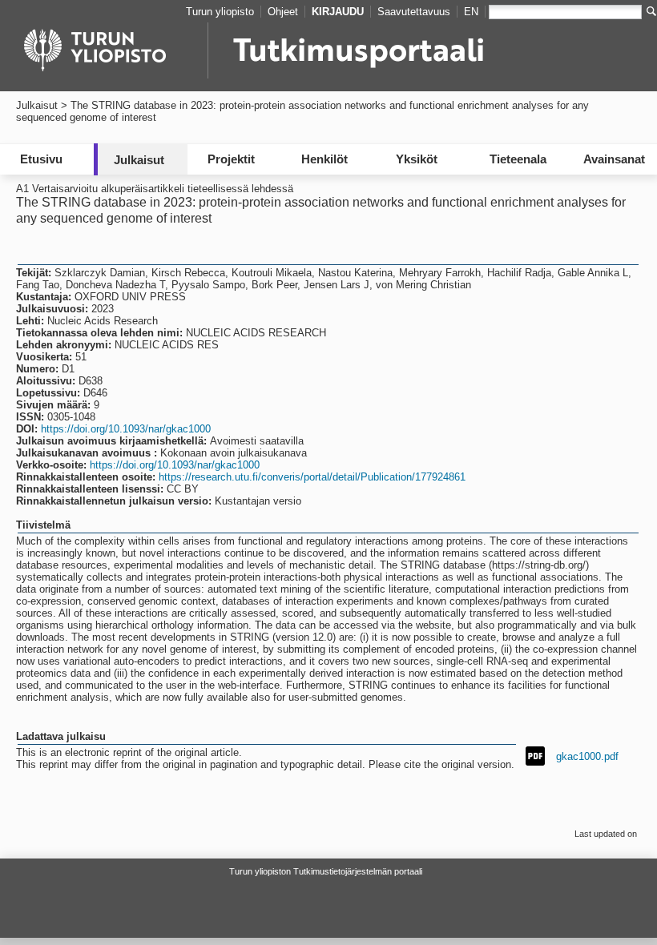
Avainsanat (614, 159)
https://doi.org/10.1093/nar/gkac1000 (126, 429)
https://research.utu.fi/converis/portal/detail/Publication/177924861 (312, 477)
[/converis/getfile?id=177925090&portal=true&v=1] (535, 755)
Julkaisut (37, 105)
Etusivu (41, 159)
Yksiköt (416, 159)
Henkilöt (324, 159)
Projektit (231, 159)
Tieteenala (518, 159)
